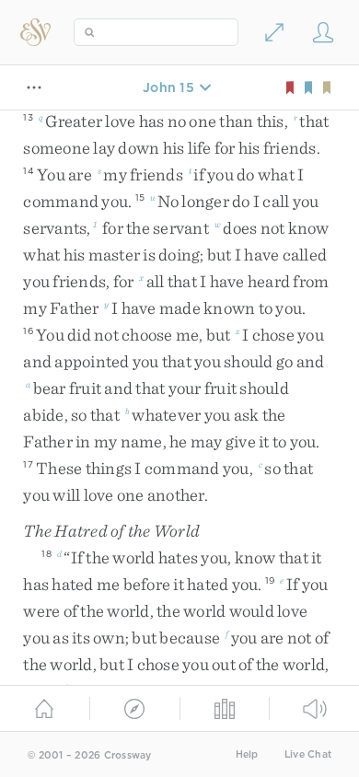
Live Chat (307, 754)
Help (247, 754)
